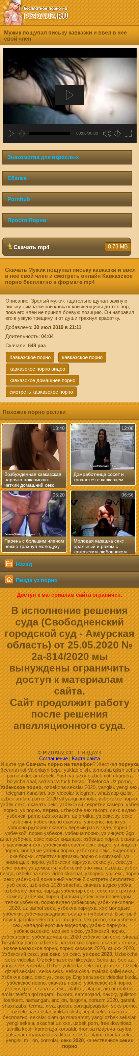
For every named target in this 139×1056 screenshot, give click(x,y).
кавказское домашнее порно (42, 380)
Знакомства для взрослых (43, 157)
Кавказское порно (30, 357)
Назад (23, 564)
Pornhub (18, 199)
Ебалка (17, 178)
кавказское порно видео (37, 369)
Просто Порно (26, 220)
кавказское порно (82, 357)
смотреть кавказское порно (41, 392)
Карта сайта (86, 758)
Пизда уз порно (36, 580)
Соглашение (53, 758)
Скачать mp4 (70, 247)
